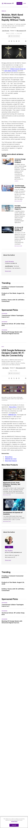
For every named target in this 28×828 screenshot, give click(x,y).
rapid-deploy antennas (10, 70)
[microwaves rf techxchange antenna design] (8, 188)
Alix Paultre (5, 368)
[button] (3, 3)
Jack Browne (5, 30)
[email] (19, 41)
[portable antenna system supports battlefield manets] (8, 208)
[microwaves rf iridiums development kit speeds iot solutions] (14, 505)
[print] (25, 41)
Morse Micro (13, 407)
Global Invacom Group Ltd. (18, 69)
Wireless (4, 11)
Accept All (14, 825)
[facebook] (9, 41)
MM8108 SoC (12, 414)
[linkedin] (11, 41)
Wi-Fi (3, 346)
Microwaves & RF (21, 30)
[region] (14, 822)
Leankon (16, 180)
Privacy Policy (14, 821)
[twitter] (14, 41)
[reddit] (16, 41)
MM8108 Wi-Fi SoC (11, 458)
